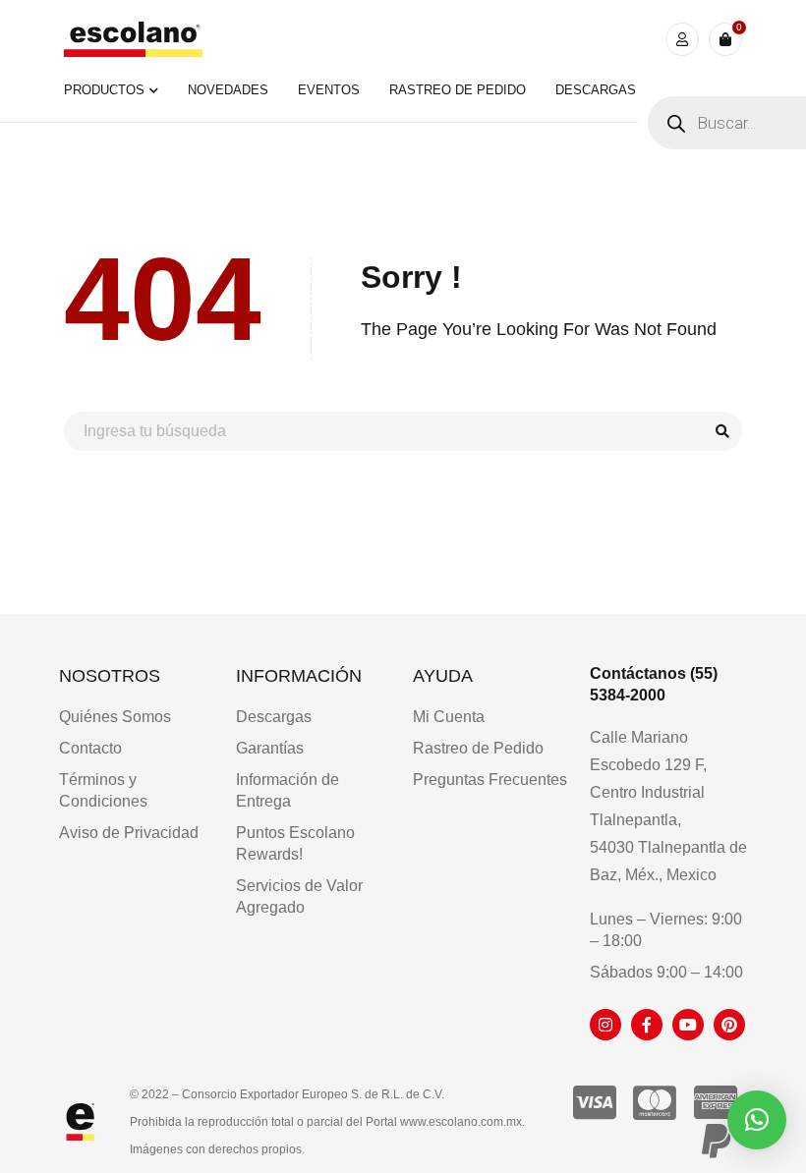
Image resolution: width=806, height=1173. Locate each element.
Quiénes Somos (115, 716)
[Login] (682, 39)
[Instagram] (605, 1024)
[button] (756, 1119)
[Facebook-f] (646, 1024)
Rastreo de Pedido (478, 748)
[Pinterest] (729, 1024)
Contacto (90, 748)
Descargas (274, 716)
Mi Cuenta (449, 716)
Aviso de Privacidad (129, 832)
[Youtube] (688, 1024)
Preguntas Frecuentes (490, 779)
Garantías (270, 748)
